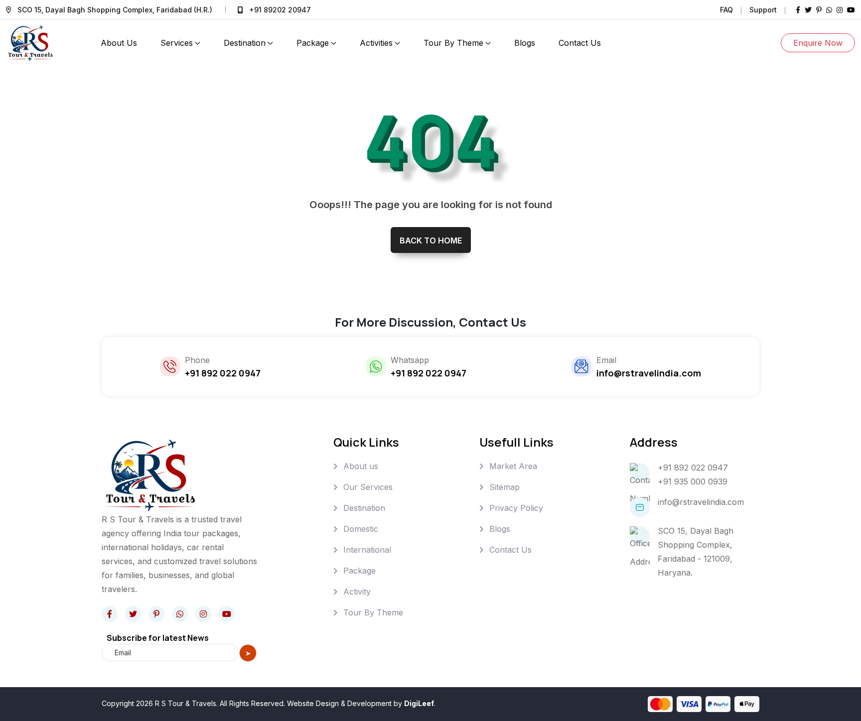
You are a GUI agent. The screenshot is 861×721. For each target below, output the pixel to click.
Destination (245, 43)
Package (312, 43)
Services (176, 43)
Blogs (524, 43)
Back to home (431, 240)
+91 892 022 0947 (693, 468)
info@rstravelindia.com (701, 502)
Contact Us (510, 550)
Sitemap (504, 487)
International (367, 550)
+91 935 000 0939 (692, 481)
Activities (376, 43)
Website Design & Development (339, 703)
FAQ (726, 9)
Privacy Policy (516, 508)
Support (763, 9)
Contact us (580, 43)
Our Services (368, 487)
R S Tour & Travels (185, 703)
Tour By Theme (453, 43)
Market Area (513, 466)
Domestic (360, 529)
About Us (119, 43)
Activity (357, 592)
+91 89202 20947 (280, 9)
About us (360, 466)
